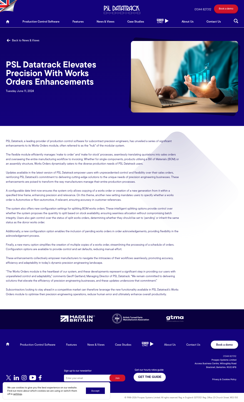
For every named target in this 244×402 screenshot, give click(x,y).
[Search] (236, 23)
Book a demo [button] (224, 345)
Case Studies (135, 22)
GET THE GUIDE (149, 377)
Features (78, 22)
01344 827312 (203, 9)
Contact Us (213, 22)
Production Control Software (41, 22)
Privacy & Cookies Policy (224, 379)
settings (17, 394)
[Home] (7, 22)
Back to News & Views (25, 40)
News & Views (105, 22)
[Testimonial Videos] (163, 23)
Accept (95, 391)
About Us (187, 22)
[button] (226, 9)
